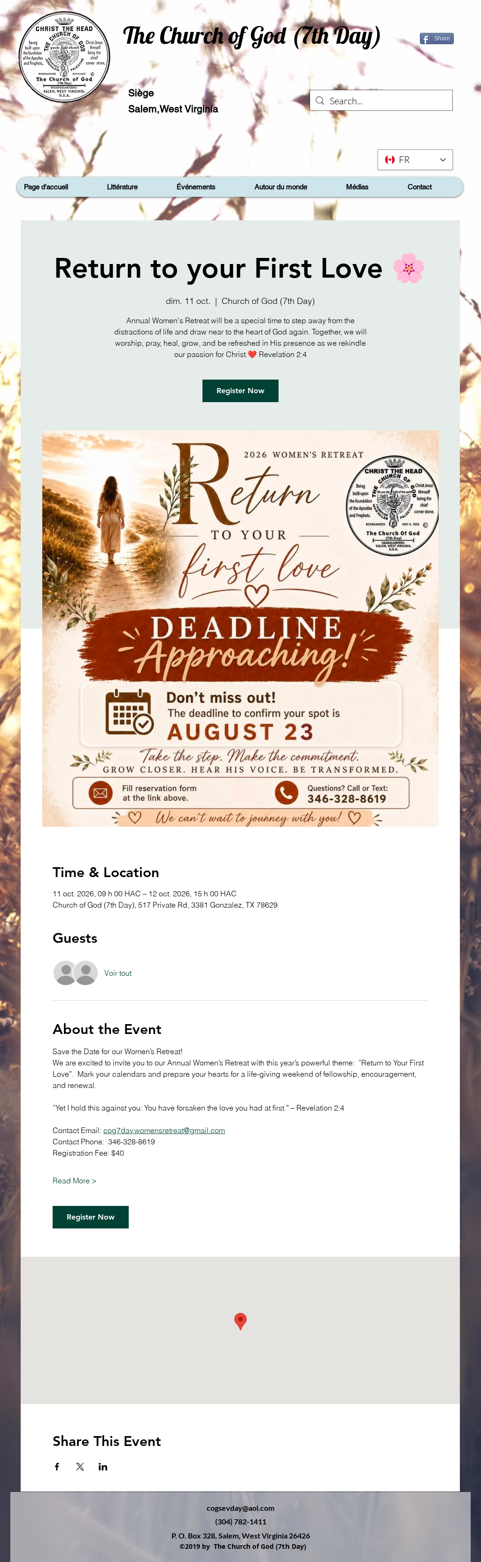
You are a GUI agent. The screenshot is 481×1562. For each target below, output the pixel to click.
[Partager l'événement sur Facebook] (57, 1466)
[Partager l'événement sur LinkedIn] (103, 1466)
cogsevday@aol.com (240, 1507)
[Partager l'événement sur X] (80, 1466)
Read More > (75, 1180)
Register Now (240, 390)
